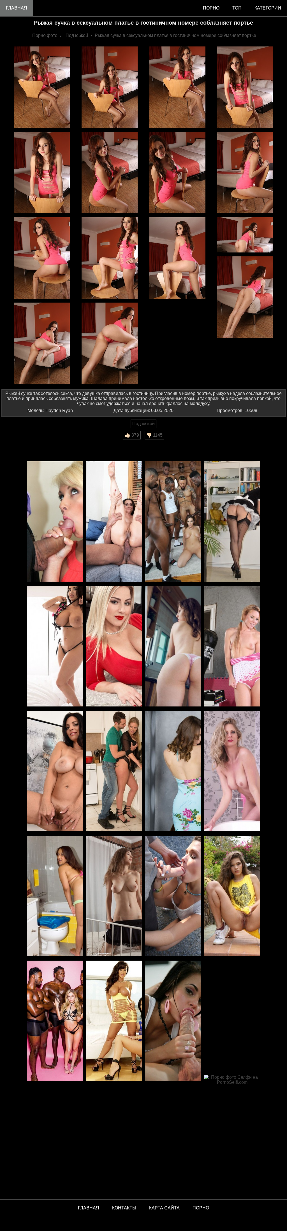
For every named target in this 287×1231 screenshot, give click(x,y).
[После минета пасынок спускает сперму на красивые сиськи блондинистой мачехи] (114, 771)
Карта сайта (164, 1208)
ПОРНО (201, 1208)
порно (211, 8)
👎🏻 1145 (154, 435)
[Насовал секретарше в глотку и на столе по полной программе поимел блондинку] (55, 522)
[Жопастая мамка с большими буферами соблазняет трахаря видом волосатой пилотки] (55, 771)
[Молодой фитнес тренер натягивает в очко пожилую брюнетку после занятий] (114, 522)
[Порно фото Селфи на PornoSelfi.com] (232, 1135)
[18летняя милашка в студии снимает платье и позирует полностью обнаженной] (173, 771)
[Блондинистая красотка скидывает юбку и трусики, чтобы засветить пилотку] (232, 771)
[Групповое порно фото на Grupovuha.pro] (55, 1021)
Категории (267, 8)
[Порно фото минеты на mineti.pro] (173, 1021)
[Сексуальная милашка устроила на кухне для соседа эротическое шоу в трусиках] (173, 647)
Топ (237, 8)
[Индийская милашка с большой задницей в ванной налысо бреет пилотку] (55, 896)
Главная (16, 8)
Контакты (124, 1208)
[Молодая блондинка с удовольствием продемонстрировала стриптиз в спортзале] (232, 647)
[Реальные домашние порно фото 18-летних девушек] (232, 896)
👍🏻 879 (132, 435)
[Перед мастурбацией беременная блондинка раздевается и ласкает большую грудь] (114, 647)
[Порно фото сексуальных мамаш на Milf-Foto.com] (114, 1021)
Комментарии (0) (22, 443)
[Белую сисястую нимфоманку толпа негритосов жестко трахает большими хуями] (173, 522)
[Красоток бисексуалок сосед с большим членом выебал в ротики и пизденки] (173, 896)
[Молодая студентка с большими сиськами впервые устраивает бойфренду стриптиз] (114, 896)
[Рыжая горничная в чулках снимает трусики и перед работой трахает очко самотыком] (232, 522)
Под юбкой (143, 423)
